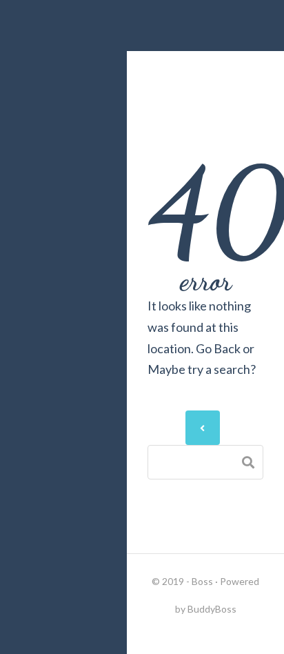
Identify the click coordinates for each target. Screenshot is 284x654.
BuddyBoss (211, 609)
